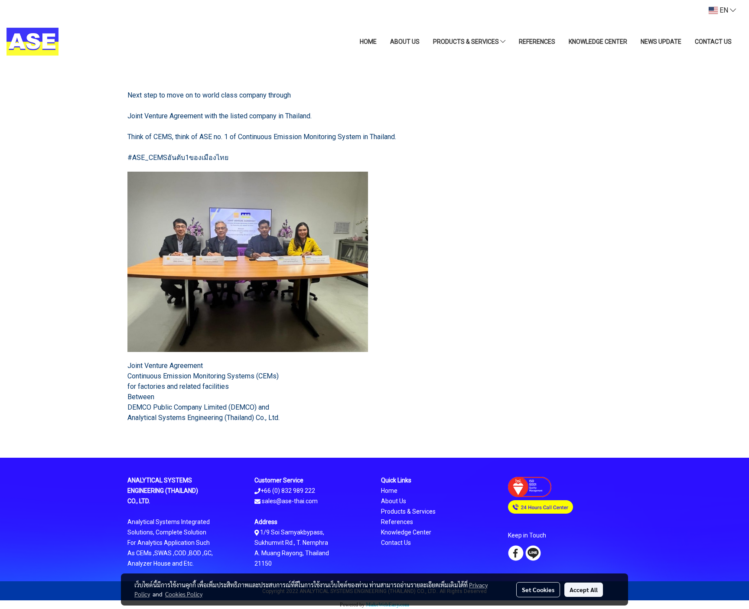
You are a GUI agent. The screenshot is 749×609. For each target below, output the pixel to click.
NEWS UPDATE (661, 41)
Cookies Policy (183, 594)
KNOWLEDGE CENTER (598, 41)
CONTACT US (713, 41)
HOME (368, 41)
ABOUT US (405, 41)
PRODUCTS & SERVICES (466, 41)
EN (724, 10)
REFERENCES (537, 41)
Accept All (584, 589)
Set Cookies (538, 589)
